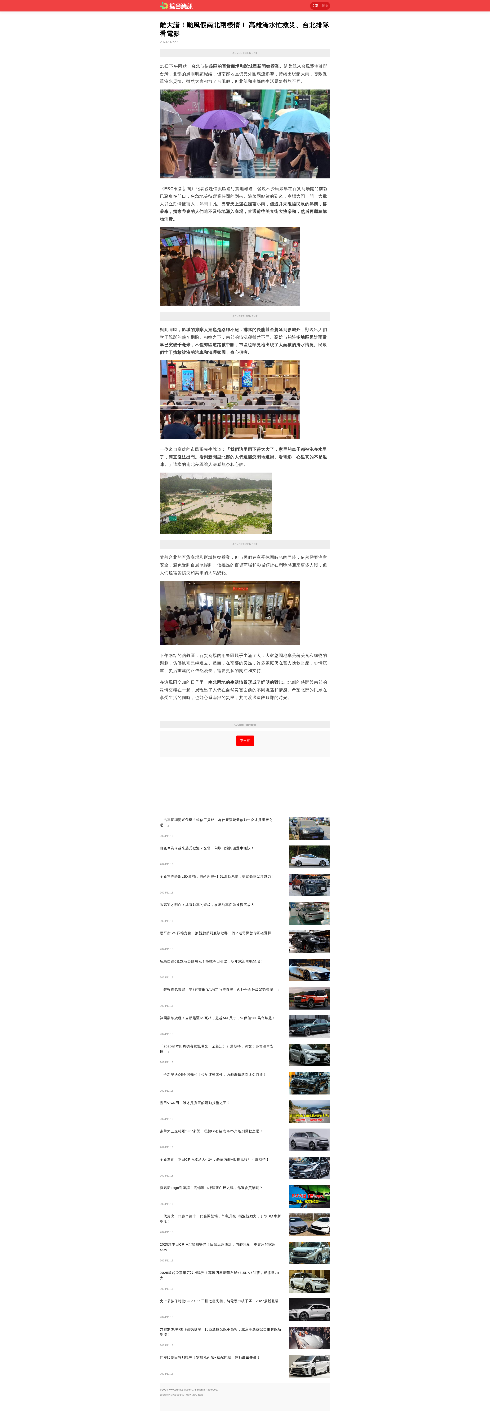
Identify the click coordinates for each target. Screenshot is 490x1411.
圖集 (325, 5)
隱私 (194, 1394)
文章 (315, 5)
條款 (188, 1394)
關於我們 (165, 1394)
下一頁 (245, 740)
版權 (200, 1394)
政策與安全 (178, 1394)
